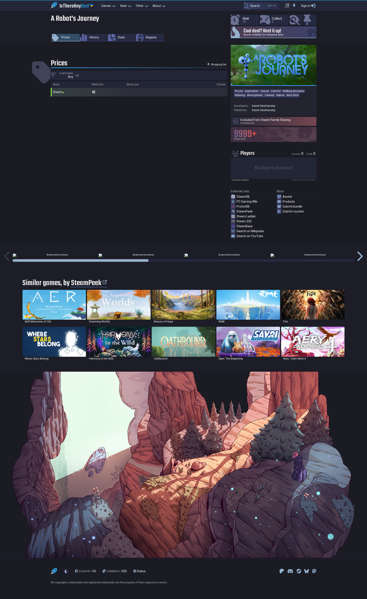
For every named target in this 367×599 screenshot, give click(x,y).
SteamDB (243, 196)
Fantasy (269, 95)
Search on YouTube (250, 236)
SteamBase (245, 226)
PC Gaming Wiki (247, 201)
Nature (280, 95)
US (87, 571)
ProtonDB (243, 206)
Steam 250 (244, 221)
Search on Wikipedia (250, 231)
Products (289, 201)
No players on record (273, 168)
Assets (287, 196)
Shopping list (218, 64)
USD (116, 571)
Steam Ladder (246, 216)
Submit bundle (292, 206)
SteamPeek (245, 211)
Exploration (252, 91)
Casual (265, 91)
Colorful (276, 91)
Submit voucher (293, 211)
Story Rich (292, 95)
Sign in (305, 6)
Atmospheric (255, 95)
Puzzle (239, 91)
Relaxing (240, 95)
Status (141, 571)
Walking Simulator (293, 91)
